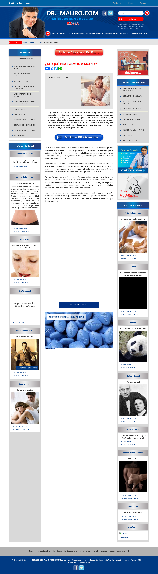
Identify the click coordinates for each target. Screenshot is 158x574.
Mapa (130, 3)
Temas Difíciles (124, 34)
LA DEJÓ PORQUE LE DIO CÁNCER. (22, 95)
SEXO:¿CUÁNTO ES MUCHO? (132, 141)
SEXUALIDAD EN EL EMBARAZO (24, 125)
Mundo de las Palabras (133, 453)
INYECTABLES (127, 135)
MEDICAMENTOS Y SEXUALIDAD (25, 130)
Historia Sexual (133, 376)
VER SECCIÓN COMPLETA (21, 169)
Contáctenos (130, 19)
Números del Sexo (25, 154)
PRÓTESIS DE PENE (59, 316)
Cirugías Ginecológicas (94, 34)
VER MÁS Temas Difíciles (79, 305)
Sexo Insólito (24, 384)
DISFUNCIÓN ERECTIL (130, 114)
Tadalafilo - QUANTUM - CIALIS (25, 120)
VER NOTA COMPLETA (20, 166)
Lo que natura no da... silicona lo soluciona (25, 304)
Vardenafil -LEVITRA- (21, 81)
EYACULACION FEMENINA (131, 119)
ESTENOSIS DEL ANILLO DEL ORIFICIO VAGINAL (132, 89)
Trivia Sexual (24, 239)
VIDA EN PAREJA (19, 136)
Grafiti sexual (25, 291)
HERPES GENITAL (128, 125)
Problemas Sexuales (139, 34)
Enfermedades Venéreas (61, 34)
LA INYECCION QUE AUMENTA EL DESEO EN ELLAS (24, 103)
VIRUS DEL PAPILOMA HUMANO (133, 130)
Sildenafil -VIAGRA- (20, 114)
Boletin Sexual (133, 429)
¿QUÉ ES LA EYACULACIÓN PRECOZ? (132, 102)
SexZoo (133, 322)
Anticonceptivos (77, 34)
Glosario (143, 3)
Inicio (25, 42)
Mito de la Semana (133, 213)
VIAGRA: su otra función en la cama (24, 60)
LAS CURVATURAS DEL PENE (132, 109)
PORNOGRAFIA (19, 109)
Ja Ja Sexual (133, 506)
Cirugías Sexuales (111, 34)
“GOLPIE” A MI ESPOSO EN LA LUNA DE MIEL (24, 87)
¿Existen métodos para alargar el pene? (25, 67)
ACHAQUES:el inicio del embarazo (22, 75)
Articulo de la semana (25, 177)
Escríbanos (117, 3)
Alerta (133, 266)
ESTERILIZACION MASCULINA (132, 96)
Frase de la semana (24, 330)
